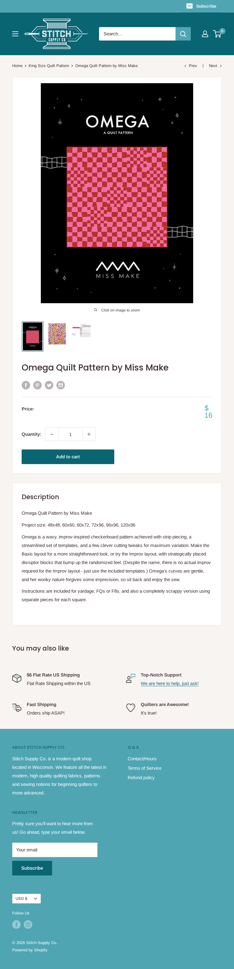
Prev (193, 65)
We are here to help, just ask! (170, 683)
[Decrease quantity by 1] (51, 434)
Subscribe (206, 6)
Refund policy (141, 777)
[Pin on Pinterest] (37, 385)
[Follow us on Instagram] (28, 924)
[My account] (205, 33)
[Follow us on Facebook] (16, 924)
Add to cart (68, 456)
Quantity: (31, 434)
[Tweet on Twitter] (49, 385)
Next (213, 65)
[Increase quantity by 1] (89, 434)
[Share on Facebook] (26, 385)
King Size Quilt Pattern (49, 65)
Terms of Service (144, 768)
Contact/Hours (142, 758)
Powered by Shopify (30, 950)
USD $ (21, 898)
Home (17, 65)
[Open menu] (15, 33)
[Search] (183, 34)
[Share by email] (60, 385)
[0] (217, 33)
